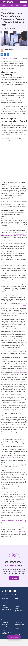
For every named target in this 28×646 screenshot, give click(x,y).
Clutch (22, 528)
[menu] (2, 1)
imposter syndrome (11, 457)
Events (24, 5)
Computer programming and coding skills (11, 58)
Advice (18, 5)
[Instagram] (6, 594)
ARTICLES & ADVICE (6, 9)
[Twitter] (9, 594)
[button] (2, 54)
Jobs (12, 5)
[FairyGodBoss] (9, 591)
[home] (8, 2)
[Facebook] (2, 594)
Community (4, 5)
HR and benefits (22, 531)
